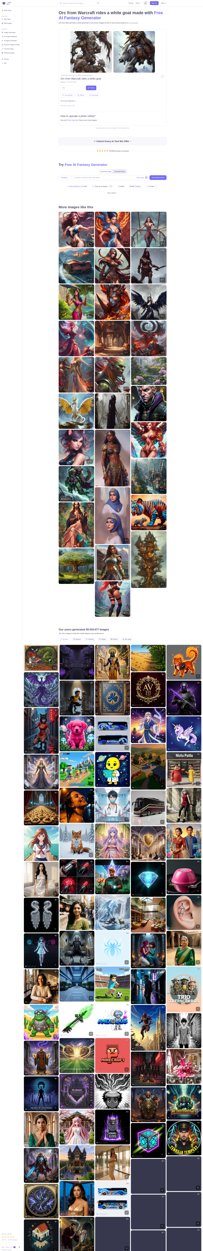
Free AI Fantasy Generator (86, 165)
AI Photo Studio (9, 53)
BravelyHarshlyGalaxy (86, 75)
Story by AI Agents (101, 186)
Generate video (120, 171)
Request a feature (7, 1250)
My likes (65, 639)
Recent (78, 639)
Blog (3, 1247)
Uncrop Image (9, 49)
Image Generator (10, 32)
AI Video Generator (10, 40)
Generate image (105, 171)
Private (151, 186)
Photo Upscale (72, 120)
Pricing (131, 3)
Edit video (7, 19)
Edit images (8, 23)
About (7, 1247)
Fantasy (62, 82)
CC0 (73, 105)
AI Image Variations (10, 36)
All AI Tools (7, 10)
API (5, 63)
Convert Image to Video (12, 44)
